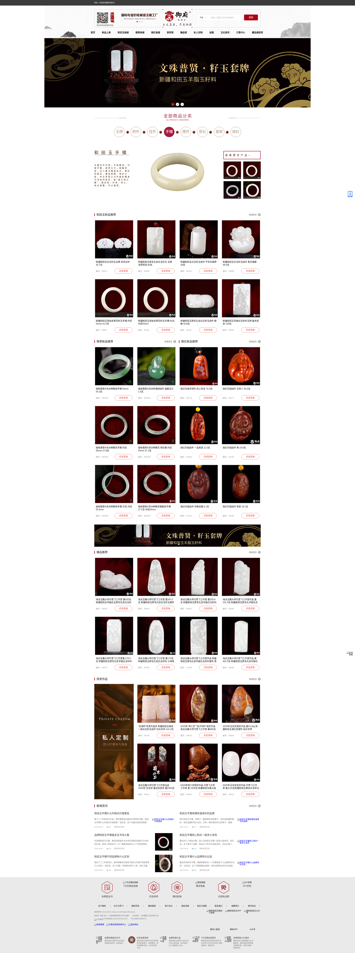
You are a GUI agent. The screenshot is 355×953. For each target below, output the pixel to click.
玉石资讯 (225, 32)
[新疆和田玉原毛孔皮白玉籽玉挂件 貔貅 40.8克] (199, 298)
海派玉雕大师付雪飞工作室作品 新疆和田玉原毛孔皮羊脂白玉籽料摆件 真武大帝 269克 (198, 660)
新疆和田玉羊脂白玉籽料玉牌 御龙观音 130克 (241, 322)
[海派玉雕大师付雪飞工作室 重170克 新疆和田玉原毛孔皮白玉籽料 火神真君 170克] (156, 636)
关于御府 (102, 906)
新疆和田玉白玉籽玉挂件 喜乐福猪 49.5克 (240, 263)
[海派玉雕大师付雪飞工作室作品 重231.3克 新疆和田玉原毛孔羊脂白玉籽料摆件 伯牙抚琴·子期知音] (241, 577)
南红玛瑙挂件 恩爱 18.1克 (235, 506)
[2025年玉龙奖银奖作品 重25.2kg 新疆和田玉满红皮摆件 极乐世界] (241, 704)
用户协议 (169, 906)
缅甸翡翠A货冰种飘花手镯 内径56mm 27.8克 (111, 449)
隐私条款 (185, 906)
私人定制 (198, 32)
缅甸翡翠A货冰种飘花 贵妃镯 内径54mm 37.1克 (155, 449)
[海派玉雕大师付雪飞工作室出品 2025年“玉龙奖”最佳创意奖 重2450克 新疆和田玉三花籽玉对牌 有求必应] (156, 763)
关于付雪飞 (119, 906)
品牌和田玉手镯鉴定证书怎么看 (111, 835)
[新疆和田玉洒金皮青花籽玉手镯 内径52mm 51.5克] (114, 298)
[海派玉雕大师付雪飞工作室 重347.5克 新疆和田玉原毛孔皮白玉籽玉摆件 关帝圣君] (156, 577)
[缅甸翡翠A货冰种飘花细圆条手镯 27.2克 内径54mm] (156, 484)
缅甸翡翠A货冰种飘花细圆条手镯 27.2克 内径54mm (154, 508)
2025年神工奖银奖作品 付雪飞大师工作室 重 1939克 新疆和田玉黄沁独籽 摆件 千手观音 (198, 787)
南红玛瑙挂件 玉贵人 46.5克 (236, 389)
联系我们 (218, 906)
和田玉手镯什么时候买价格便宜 (111, 813)
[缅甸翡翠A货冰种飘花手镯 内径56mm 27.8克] (114, 425)
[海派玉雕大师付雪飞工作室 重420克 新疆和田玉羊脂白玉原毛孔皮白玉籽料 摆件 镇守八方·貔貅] (114, 577)
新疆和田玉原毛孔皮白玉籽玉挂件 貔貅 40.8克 (198, 322)
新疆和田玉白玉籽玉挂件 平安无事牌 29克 (198, 263)
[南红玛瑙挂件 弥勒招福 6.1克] (199, 484)
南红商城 (155, 32)
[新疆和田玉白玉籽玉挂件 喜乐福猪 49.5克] (241, 239)
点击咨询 (123, 271)
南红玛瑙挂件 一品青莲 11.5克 (195, 447)
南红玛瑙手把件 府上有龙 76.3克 (196, 389)
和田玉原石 (111, 152)
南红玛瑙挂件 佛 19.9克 (234, 447)
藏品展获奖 (257, 32)
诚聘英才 (235, 906)
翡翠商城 (139, 32)
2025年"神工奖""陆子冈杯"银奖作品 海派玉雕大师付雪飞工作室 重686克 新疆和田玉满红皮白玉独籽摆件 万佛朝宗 (198, 728)
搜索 (251, 17)
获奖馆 (170, 32)
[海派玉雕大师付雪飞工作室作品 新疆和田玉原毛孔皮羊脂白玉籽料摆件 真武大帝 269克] (199, 636)
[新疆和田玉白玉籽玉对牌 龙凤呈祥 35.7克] (114, 239)
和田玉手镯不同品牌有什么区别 (111, 856)
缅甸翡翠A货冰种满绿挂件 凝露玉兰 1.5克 (155, 390)
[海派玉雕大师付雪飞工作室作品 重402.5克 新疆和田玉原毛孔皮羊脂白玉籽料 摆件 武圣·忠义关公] (241, 636)
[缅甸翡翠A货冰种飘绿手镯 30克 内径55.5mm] (114, 484)
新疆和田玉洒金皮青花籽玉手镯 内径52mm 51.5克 (114, 322)
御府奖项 (135, 906)
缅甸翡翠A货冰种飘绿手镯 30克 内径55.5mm (114, 508)
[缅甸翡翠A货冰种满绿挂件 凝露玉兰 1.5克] (156, 366)
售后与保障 (202, 906)
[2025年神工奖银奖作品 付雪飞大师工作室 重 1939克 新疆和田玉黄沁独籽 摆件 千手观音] (199, 763)
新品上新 (106, 32)
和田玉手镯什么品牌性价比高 (196, 856)
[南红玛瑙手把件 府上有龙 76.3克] (199, 366)
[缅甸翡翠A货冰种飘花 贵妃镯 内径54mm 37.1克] (156, 425)
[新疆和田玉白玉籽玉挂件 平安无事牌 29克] (199, 239)
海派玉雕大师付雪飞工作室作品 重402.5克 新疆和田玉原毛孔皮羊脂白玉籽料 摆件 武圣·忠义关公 (240, 660)
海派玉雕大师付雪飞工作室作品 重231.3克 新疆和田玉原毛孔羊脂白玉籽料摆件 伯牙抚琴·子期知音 (240, 601)
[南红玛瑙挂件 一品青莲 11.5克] (199, 425)
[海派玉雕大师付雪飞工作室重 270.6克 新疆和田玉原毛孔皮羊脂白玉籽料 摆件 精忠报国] (114, 636)
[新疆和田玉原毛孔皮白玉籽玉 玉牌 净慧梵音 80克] (156, 239)
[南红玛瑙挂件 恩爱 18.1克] (241, 484)
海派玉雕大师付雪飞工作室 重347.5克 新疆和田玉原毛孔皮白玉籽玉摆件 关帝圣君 (156, 601)
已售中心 (240, 32)
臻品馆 (183, 32)
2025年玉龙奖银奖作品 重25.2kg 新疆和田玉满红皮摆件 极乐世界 (240, 727)
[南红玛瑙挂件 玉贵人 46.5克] (241, 366)
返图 (211, 32)
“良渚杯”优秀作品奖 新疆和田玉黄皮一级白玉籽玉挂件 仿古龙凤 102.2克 (156, 727)
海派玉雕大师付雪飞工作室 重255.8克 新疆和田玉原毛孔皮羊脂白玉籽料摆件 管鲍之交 (198, 601)
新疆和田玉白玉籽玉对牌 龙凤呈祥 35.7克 (113, 263)
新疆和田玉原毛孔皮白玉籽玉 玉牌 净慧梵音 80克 (155, 263)
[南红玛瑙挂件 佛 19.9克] (241, 425)
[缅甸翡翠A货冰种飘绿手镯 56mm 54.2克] (114, 366)
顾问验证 (252, 906)
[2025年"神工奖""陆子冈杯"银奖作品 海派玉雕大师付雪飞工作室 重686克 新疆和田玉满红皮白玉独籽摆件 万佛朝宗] (199, 704)
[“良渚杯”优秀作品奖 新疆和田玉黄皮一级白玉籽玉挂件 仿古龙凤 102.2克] (156, 704)
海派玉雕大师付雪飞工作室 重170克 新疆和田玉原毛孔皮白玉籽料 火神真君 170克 (156, 660)
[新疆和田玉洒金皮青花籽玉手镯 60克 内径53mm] (156, 298)
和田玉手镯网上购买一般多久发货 (198, 835)
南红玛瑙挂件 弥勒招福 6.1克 (194, 506)
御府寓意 (152, 906)
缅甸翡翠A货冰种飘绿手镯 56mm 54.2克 (112, 390)
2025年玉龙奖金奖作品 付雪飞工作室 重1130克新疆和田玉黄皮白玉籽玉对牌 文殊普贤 (241, 787)
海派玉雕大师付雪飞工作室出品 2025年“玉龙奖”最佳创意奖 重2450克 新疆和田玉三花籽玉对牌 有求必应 (156, 787)
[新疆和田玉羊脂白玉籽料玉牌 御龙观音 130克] (241, 298)
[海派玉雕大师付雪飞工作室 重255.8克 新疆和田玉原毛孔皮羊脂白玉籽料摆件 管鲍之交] (199, 577)
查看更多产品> (238, 155)
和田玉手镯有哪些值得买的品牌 (197, 813)
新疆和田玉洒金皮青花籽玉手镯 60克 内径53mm (156, 322)
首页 (93, 32)
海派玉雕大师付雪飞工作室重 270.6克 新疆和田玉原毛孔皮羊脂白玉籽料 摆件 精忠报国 (114, 660)
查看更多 (253, 215)
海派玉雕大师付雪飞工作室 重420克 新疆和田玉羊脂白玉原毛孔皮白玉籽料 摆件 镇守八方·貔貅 (113, 601)
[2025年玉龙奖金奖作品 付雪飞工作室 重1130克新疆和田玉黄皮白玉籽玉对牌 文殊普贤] (241, 763)
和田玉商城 (123, 32)
